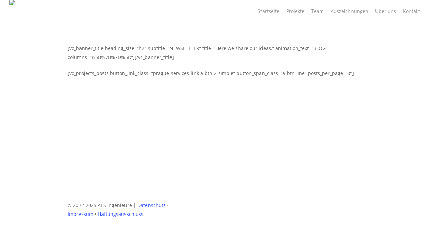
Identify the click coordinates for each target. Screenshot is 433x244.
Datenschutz (151, 205)
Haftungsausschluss (120, 214)
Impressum (80, 214)
